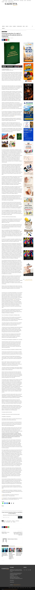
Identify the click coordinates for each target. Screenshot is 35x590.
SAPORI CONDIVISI (29, 0)
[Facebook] (2, 40)
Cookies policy (12, 582)
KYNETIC (25, 0)
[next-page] (3, 560)
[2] (2, 494)
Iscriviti (20, 517)
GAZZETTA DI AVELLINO (16, 0)
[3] (13, 299)
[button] (32, 26)
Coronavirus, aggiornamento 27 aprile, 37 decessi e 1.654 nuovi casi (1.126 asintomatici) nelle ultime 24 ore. (17, 533)
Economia (14, 26)
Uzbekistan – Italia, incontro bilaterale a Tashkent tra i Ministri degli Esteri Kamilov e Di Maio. (5, 555)
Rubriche (3, 28)
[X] (4, 40)
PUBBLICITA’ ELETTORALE (11, 1)
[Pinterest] (6, 40)
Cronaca (7, 26)
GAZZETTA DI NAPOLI (10, 0)
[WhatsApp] (8, 40)
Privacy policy (12, 580)
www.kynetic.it (16, 589)
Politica (10, 26)
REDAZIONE (3, 1)
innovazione (5, 589)
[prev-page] (2, 560)
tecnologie (12, 589)
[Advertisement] (13, 9)
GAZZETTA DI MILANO (5, 0)
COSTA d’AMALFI (21, 0)
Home (2, 30)
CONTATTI (6, 1)
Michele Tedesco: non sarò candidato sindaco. (5, 533)
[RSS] (26, 570)
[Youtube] (30, 570)
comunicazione (9, 589)
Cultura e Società (19, 26)
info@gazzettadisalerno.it (16, 584)
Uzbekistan (8, 30)
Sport (26, 26)
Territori (3, 26)
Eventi (24, 26)
